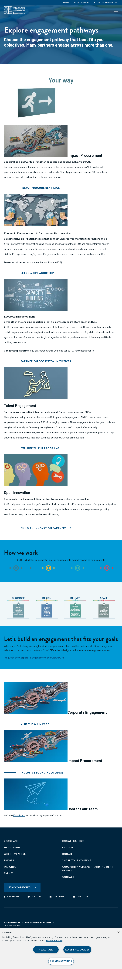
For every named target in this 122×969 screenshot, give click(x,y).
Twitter (37, 896)
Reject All (46, 949)
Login (66, 2)
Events (9, 873)
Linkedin (59, 896)
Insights (10, 867)
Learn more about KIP (37, 273)
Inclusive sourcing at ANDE (42, 772)
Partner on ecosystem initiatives (46, 361)
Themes (9, 860)
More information (54, 940)
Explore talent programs (40, 448)
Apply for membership (106, 2)
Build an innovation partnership (46, 528)
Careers (68, 847)
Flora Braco (19, 815)
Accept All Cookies (77, 949)
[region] (61, 948)
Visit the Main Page (35, 724)
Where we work (15, 854)
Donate (67, 854)
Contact (68, 877)
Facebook (13, 896)
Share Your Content (76, 860)
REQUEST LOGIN (82, 2)
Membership (12, 847)
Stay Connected (19, 887)
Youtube (83, 896)
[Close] (118, 932)
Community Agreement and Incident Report (87, 868)
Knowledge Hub (73, 841)
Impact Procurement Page (40, 188)
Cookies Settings (61, 961)
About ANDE (12, 841)
